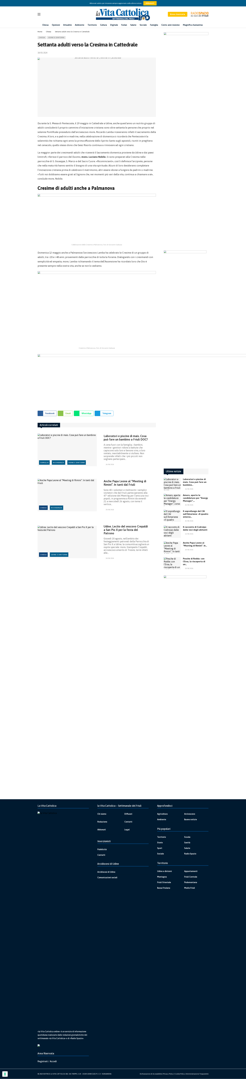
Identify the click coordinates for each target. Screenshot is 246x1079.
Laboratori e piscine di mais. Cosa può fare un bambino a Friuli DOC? (126, 437)
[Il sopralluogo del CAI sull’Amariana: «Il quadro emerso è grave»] (172, 516)
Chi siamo (101, 814)
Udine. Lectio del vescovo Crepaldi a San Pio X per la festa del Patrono (126, 530)
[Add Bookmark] (154, 52)
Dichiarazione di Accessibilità (151, 1074)
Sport (159, 848)
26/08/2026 (110, 464)
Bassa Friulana (163, 888)
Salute (187, 848)
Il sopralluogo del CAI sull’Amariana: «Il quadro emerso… (195, 514)
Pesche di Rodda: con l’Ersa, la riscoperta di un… (194, 561)
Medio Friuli (189, 888)
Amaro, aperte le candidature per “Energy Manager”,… (195, 498)
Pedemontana (190, 882)
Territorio (161, 837)
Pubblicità (102, 849)
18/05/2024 (42, 53)
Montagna (162, 877)
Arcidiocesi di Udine (106, 872)
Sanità (187, 842)
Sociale (160, 854)
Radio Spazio (190, 854)
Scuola (187, 837)
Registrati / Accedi (47, 1061)
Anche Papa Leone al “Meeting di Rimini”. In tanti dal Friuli (125, 483)
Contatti (128, 822)
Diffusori (128, 814)
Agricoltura (162, 814)
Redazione (102, 822)
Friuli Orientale (164, 882)
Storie (160, 842)
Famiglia (44, 463)
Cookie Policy (180, 1074)
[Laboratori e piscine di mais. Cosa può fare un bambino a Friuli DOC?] (67, 450)
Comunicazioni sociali (107, 877)
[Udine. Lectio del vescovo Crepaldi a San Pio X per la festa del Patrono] (67, 542)
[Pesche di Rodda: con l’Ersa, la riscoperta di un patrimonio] (172, 563)
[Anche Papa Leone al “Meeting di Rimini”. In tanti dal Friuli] (67, 495)
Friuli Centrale (190, 877)
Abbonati (150, 3)
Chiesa (42, 37)
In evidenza (58, 463)
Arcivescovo (189, 814)
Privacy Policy (168, 1074)
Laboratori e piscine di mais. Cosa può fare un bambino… (194, 482)
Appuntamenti (190, 871)
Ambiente (161, 819)
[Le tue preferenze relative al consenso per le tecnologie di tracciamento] (5, 1074)
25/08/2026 (189, 505)
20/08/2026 (110, 510)
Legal (127, 829)
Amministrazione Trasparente (197, 1074)
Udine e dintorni (56, 37)
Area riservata (177, 14)
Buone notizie (190, 819)
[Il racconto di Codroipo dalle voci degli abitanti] (172, 532)
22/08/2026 (189, 534)
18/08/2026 (110, 558)
